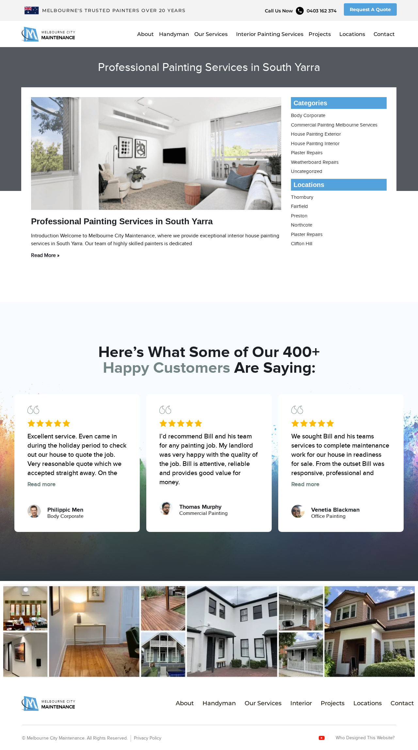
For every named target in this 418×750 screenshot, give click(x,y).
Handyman (174, 34)
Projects (320, 34)
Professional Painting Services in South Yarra (122, 221)
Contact (384, 34)
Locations (352, 34)
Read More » (45, 255)
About (145, 34)
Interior (301, 703)
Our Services (211, 34)
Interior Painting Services (269, 34)
